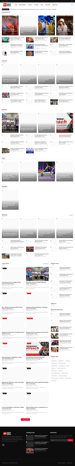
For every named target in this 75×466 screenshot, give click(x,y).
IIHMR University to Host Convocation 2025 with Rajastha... (9, 205)
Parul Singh (67, 360)
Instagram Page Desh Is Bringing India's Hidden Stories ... (45, 128)
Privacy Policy (69, 462)
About (7, 1)
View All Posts (45, 263)
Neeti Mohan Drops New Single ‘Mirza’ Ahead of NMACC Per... (65, 38)
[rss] (3, 445)
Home (16, 4)
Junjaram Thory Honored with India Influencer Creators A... (66, 248)
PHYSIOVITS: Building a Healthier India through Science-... (16, 136)
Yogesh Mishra (54, 363)
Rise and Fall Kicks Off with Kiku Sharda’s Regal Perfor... (16, 52)
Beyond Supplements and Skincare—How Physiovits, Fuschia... (17, 100)
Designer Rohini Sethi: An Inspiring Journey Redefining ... (42, 94)
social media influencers (61, 368)
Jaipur (68, 365)
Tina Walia (61, 378)
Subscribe (70, 440)
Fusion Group (54, 370)
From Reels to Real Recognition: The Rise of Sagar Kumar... (9, 177)
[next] (72, 9)
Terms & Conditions (62, 462)
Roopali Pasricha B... (24, 82)
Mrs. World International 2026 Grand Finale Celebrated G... (27, 80)
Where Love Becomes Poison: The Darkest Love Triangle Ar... (17, 38)
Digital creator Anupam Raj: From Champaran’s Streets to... (28, 177)
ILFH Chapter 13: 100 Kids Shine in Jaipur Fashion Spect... (17, 94)
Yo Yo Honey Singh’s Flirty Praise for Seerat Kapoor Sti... (65, 334)
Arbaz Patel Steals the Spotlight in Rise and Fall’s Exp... (41, 52)
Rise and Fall (54, 380)
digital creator (54, 360)
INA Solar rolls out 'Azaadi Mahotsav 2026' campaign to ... (10, 128)
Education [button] (47, 4)
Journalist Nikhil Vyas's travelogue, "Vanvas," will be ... (66, 241)
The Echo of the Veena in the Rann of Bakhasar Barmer (41, 241)
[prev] (70, 9)
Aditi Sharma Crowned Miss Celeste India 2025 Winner (65, 268)
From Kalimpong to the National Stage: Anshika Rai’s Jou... (65, 288)
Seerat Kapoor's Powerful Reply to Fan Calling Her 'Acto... (27, 31)
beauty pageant (62, 365)
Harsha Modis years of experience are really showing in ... (41, 87)
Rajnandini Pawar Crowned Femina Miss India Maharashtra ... (66, 100)
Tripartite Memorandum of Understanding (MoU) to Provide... (17, 241)
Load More (25, 419)
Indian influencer (55, 378)
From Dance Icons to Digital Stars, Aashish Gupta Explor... (10, 80)
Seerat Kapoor (61, 360)
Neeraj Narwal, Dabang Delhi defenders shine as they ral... (46, 177)
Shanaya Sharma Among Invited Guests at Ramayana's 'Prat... (10, 31)
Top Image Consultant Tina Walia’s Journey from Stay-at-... (17, 142)
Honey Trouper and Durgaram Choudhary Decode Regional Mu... (65, 52)
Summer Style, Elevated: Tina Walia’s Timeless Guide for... (40, 100)
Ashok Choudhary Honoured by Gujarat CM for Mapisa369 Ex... (65, 136)
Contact (3, 1)
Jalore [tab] (72, 215)
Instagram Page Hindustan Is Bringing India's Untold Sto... (28, 129)
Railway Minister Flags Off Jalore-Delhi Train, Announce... (63, 234)
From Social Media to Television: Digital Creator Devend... (16, 87)
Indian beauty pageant (63, 375)
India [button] (42, 4)
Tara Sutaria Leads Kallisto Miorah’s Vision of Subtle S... (66, 94)
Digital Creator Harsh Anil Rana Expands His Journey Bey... (64, 80)
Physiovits (60, 370)
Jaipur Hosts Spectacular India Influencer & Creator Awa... (65, 328)
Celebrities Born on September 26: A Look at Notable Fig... (66, 45)
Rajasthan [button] (54, 4)
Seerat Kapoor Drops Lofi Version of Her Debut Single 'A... (66, 348)
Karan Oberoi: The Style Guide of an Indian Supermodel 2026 (66, 87)
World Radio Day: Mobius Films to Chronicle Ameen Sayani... (41, 38)
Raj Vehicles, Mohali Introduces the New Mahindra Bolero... (17, 149)
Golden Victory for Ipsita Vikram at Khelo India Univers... (17, 248)
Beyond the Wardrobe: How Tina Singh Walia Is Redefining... (46, 80)
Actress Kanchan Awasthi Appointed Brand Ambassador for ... (41, 45)
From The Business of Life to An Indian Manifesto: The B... (41, 136)
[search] (72, 5)
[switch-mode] (72, 1)
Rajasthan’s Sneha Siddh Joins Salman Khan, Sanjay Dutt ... (64, 31)
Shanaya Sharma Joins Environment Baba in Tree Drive (63, 177)
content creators (65, 373)
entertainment (54, 375)
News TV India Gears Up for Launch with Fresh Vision (66, 142)
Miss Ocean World (62, 363)
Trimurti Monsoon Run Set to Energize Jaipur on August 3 (16, 254)
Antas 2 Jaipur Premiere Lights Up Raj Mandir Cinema (46, 31)
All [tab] (69, 215)
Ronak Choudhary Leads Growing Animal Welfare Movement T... (27, 234)
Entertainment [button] (22, 4)
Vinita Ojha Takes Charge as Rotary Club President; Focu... (42, 254)
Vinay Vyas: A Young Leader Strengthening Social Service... (46, 234)
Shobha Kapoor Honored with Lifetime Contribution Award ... (65, 341)
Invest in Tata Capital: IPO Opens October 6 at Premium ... (41, 149)
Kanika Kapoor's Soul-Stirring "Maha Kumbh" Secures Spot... (16, 45)
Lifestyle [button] (30, 4)
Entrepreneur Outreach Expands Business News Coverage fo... (63, 128)
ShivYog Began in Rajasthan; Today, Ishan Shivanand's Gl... (10, 234)
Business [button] (36, 4)
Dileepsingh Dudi (5, 33)
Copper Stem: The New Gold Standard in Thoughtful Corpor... (41, 142)
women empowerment (56, 373)
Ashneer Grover (68, 378)
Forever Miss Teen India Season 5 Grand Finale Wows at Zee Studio (23, 9)
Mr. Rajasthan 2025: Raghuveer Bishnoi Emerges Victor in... (41, 248)
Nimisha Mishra (54, 365)
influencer (53, 368)
